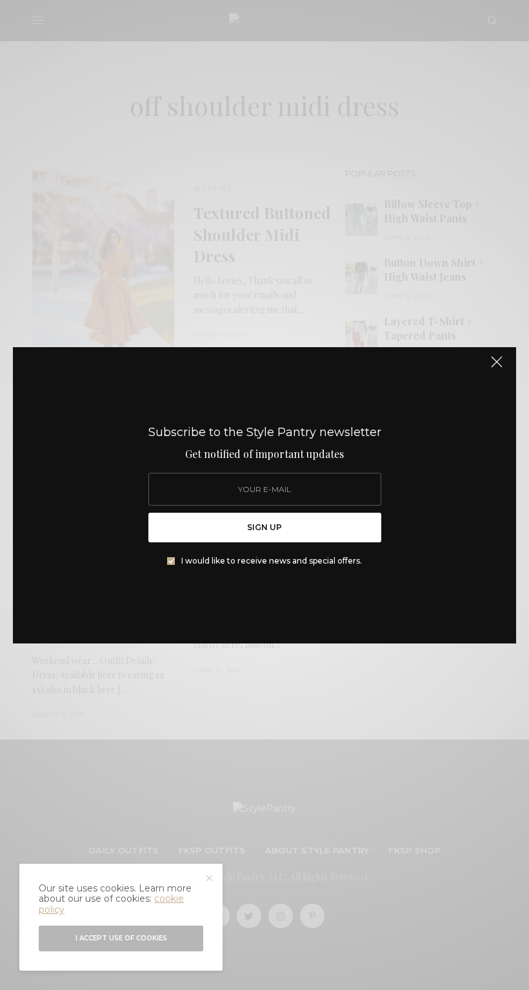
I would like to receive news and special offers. (271, 561)
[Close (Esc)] (497, 368)
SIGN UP (264, 527)
